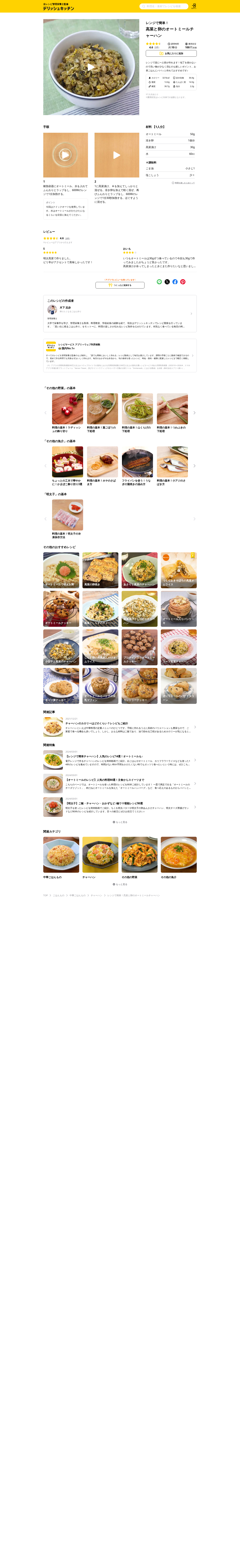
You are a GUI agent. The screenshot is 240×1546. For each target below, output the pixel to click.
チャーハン (96, 895)
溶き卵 (150, 140)
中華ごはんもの (78, 895)
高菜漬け (151, 147)
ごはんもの (58, 895)
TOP (45, 895)
